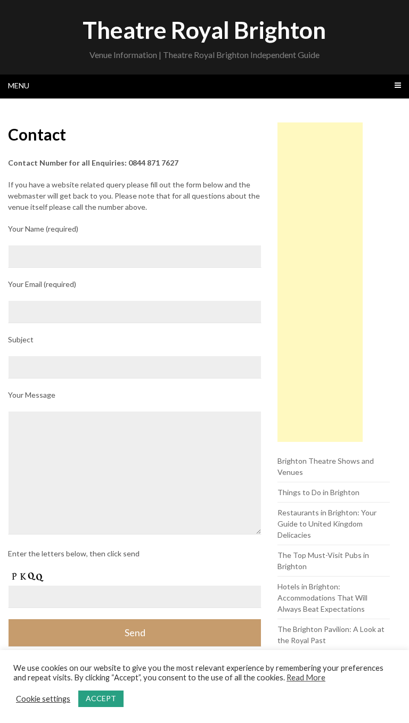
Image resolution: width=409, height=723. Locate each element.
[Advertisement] (320, 282)
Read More (306, 677)
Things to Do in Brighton (318, 492)
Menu (18, 85)
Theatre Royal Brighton (204, 30)
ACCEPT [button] (101, 698)
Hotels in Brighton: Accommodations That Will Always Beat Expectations (322, 597)
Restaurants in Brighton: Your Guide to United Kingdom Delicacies (327, 523)
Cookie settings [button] (43, 698)
